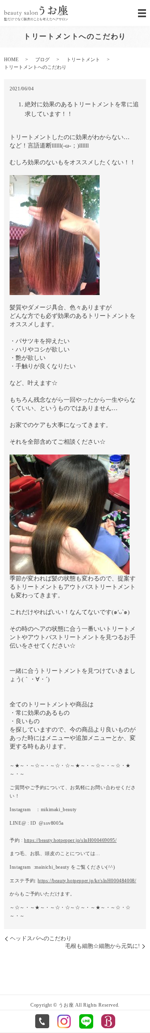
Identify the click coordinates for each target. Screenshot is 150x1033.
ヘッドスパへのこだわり (41, 938)
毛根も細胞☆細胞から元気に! (102, 946)
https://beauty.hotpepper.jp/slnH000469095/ (70, 840)
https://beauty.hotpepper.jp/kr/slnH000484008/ (87, 880)
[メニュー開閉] (142, 13)
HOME (11, 59)
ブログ (42, 59)
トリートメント (83, 59)
